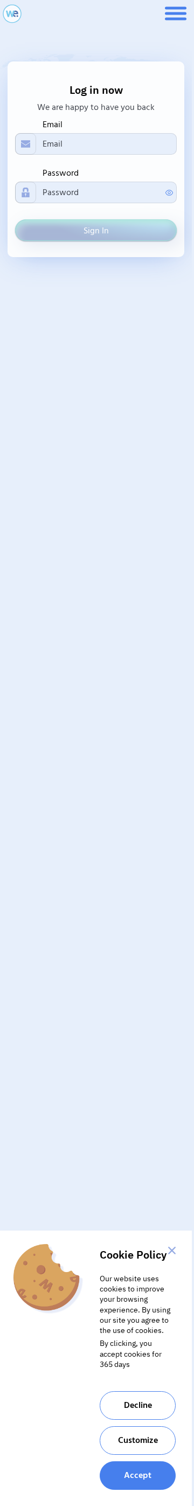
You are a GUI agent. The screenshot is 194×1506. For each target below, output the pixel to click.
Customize (138, 1440)
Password (61, 173)
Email (53, 124)
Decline (138, 1405)
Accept (137, 1475)
